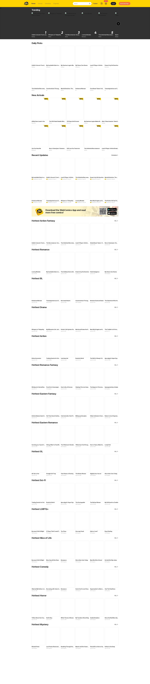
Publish (95, 3)
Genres (40, 3)
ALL (116, 220)
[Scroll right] (118, 24)
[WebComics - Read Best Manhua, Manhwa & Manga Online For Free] (26, 3)
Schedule (48, 3)
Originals (56, 3)
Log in (113, 3)
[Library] (101, 3)
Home (33, 3)
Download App (124, 3)
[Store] (106, 3)
